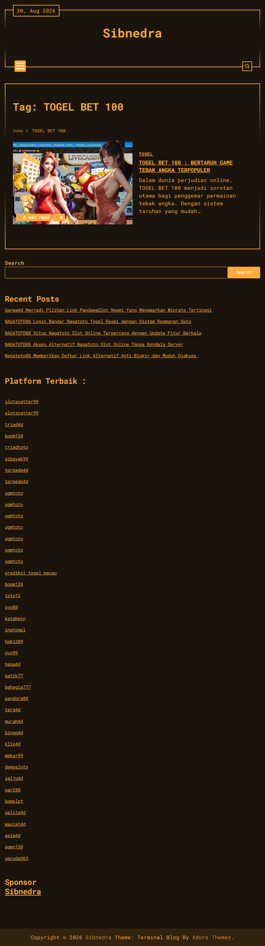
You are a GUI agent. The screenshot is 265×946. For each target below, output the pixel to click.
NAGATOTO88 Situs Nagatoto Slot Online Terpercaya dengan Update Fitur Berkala (103, 333)
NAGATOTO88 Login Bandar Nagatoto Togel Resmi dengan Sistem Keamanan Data (98, 321)
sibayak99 (16, 459)
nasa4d (12, 664)
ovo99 (11, 653)
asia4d (12, 835)
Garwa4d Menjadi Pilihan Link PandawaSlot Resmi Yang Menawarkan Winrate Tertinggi (108, 310)
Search (14, 262)
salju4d (14, 778)
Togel (146, 153)
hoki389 (14, 641)
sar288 (12, 790)
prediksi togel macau (31, 573)
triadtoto (16, 447)
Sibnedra (132, 33)
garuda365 (16, 858)
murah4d (14, 721)
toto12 (12, 595)
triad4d (14, 424)
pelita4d (15, 812)
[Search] (247, 66)
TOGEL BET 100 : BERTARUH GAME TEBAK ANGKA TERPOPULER (186, 166)
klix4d (12, 744)
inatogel (15, 630)
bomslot (14, 801)
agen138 (14, 847)
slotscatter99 (21, 401)
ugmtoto (14, 493)
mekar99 (14, 755)
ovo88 (11, 607)
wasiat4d (15, 824)
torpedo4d (16, 470)
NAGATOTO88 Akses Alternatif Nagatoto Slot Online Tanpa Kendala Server (94, 344)
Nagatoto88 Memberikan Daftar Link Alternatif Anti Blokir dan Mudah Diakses (102, 356)
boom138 (14, 436)
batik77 (14, 676)
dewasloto (16, 767)
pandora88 (16, 698)
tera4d (12, 710)
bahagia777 (18, 687)
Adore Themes (211, 937)
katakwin (15, 618)
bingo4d (14, 733)
